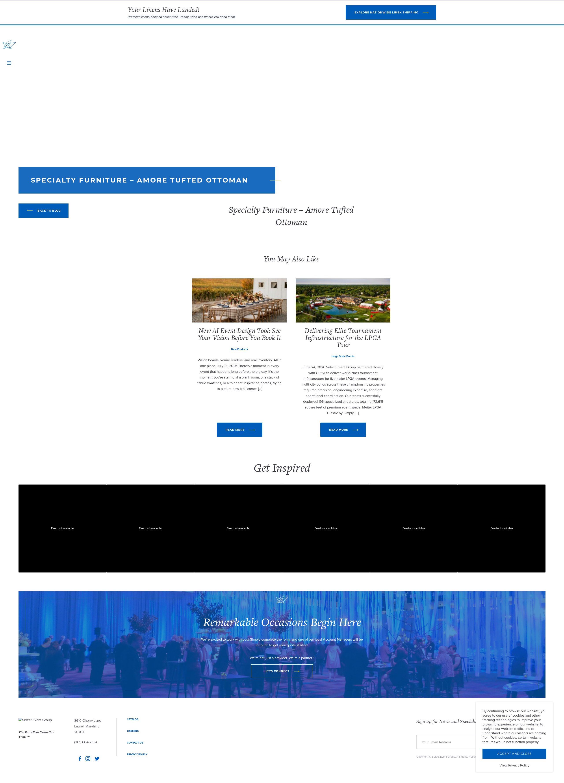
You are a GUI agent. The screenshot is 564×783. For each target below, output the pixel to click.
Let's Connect (277, 671)
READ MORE (235, 429)
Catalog (133, 719)
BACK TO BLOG (49, 210)
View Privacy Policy (514, 765)
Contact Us (135, 742)
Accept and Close (514, 753)
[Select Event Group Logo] (9, 44)
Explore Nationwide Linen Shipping (386, 12)
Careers (133, 731)
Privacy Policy (137, 754)
